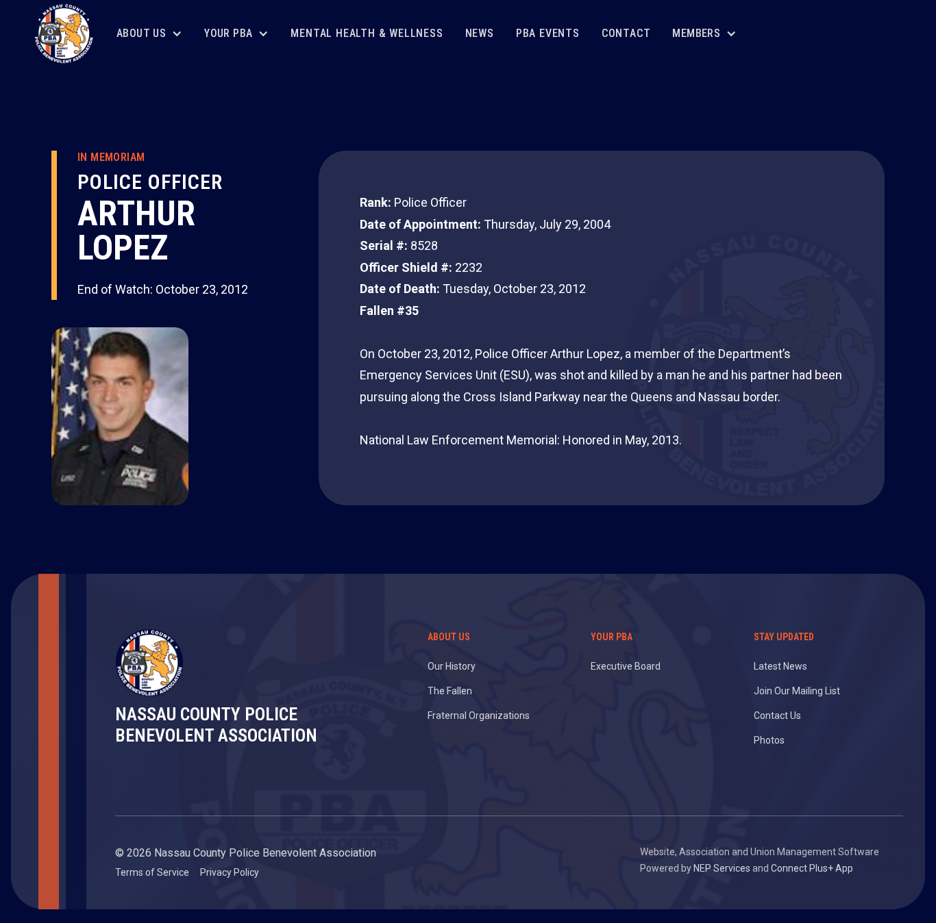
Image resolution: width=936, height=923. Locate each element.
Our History (452, 666)
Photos (769, 740)
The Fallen (450, 690)
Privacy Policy (229, 872)
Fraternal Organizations (479, 715)
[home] (64, 33)
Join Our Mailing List (797, 690)
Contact (626, 33)
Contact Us (777, 715)
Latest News (780, 666)
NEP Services (721, 868)
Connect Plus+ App (812, 868)
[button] (149, 34)
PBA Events (548, 33)
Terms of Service (152, 872)
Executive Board (626, 666)
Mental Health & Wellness (367, 33)
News (479, 33)
